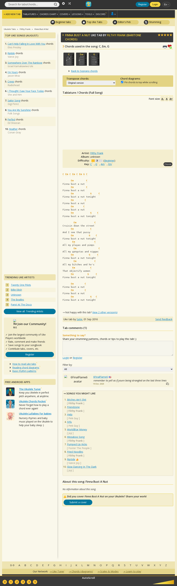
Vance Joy (74, 463)
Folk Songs (14, 113)
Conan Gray (14, 132)
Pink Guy (73, 418)
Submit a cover (78, 502)
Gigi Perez (13, 104)
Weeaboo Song (76, 437)
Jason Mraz (14, 75)
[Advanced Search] (63, 3)
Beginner (109, 160)
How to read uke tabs (24, 364)
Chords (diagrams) (82, 571)
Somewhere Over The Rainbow (25, 62)
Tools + (89, 14)
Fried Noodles (75, 451)
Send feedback (163, 319)
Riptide (71, 459)
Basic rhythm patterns (24, 371)
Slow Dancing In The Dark (81, 466)
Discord (100, 14)
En (165, 4)
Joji (70, 433)
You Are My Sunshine (19, 110)
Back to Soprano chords (84, 71)
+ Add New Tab (12, 14)
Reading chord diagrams (25, 367)
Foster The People (79, 448)
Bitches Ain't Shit (76, 399)
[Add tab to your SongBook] (170, 46)
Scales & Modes (109, 571)
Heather (13, 129)
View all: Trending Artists (29, 311)
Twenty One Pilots (21, 285)
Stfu (69, 422)
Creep (11, 81)
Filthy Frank (116, 35)
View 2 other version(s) (105, 312)
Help (69, 414)
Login (155, 4)
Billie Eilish (16, 289)
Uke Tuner (58, 571)
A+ (171, 98)
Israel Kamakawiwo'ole (20, 66)
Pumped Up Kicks (77, 444)
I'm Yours (13, 72)
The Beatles (17, 299)
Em (110, 164)
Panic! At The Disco (21, 304)
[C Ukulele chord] (68, 59)
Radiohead (14, 85)
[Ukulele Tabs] (88, 3)
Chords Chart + (49, 14)
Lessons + (77, 14)
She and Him (15, 94)
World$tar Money (77, 429)
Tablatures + (30, 14)
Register (142, 4)
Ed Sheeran (14, 123)
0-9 (12, 565)
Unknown (16, 294)
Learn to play (133, 571)
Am (103, 164)
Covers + (65, 14)
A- (162, 98)
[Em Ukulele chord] (81, 59)
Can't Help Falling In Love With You (26, 43)
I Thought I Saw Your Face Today (26, 91)
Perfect (11, 119)
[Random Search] (69, 3)
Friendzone (73, 407)
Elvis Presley (14, 47)
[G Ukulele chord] (94, 59)
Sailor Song (14, 100)
